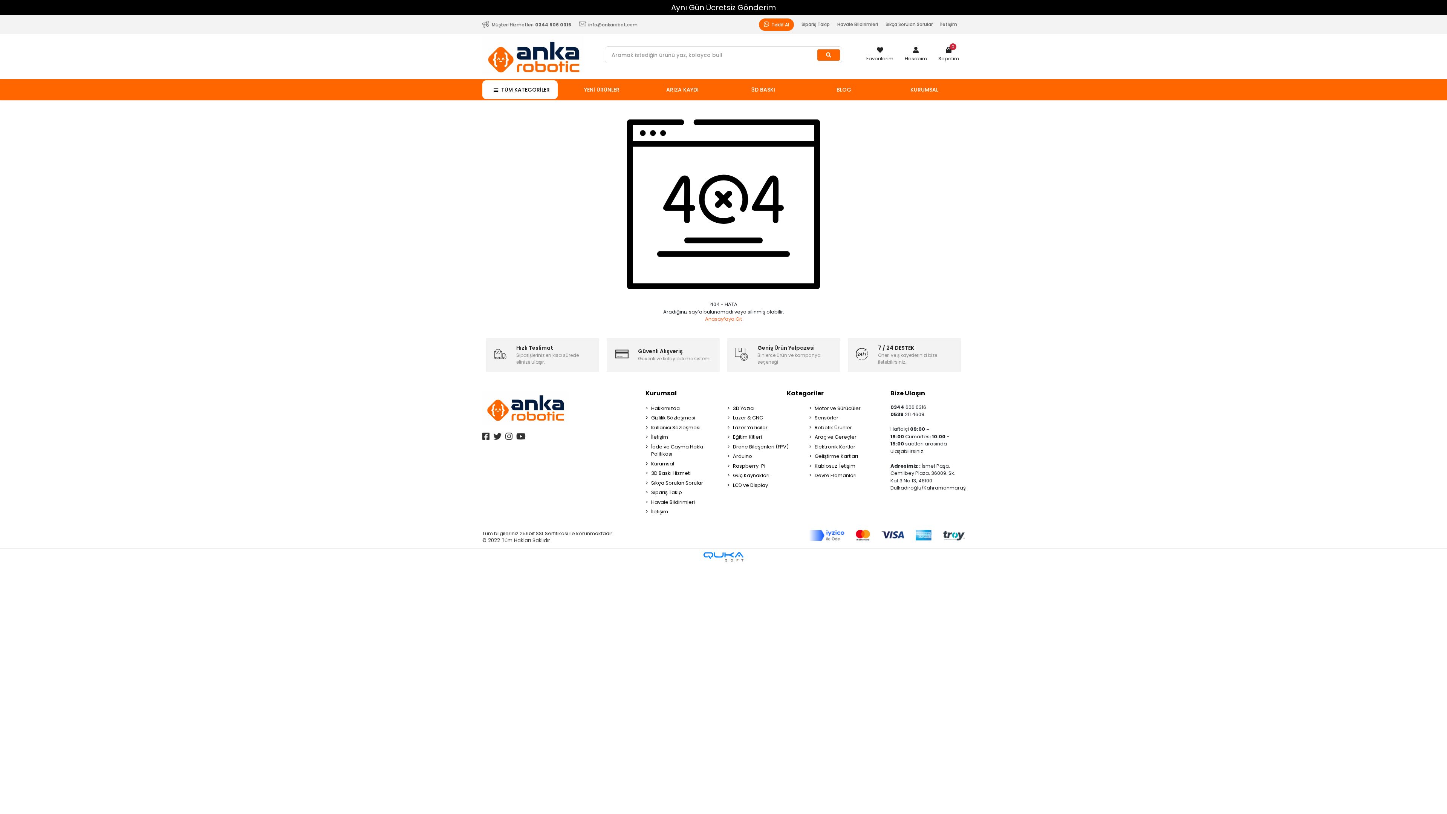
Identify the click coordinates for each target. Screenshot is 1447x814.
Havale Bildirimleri (857, 24)
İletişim (948, 24)
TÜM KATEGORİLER (525, 89)
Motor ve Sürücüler (838, 408)
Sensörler (826, 417)
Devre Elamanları (836, 475)
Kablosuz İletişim (835, 466)
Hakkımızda (665, 408)
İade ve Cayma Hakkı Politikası (677, 450)
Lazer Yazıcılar (750, 427)
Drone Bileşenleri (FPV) (761, 446)
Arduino (742, 456)
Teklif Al (779, 24)
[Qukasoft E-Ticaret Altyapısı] (723, 557)
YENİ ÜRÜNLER (601, 89)
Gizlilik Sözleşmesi (673, 417)
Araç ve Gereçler (836, 437)
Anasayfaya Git (723, 319)
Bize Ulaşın (907, 393)
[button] (916, 54)
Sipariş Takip (816, 24)
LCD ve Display (750, 485)
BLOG (844, 89)
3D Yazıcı (743, 408)
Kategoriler (805, 393)
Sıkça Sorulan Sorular (909, 24)
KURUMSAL (924, 89)
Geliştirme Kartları (836, 456)
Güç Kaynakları (751, 475)
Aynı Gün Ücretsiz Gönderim (185, 7)
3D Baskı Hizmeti (671, 473)
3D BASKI (763, 89)
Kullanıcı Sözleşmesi (676, 427)
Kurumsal (661, 393)
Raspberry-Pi (749, 466)
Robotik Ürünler (833, 427)
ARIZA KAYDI (682, 89)
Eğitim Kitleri (747, 437)
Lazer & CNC (748, 417)
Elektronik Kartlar (835, 446)
